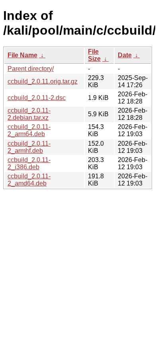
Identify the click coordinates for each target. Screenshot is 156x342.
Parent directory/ (31, 68)
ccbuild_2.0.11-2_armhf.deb (29, 147)
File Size (94, 55)
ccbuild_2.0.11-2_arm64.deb (29, 130)
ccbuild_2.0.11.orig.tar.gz (43, 81)
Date (125, 55)
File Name (22, 55)
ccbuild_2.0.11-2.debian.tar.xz (29, 114)
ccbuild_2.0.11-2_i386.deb (29, 163)
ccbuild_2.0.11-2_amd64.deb (29, 180)
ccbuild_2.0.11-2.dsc (37, 97)
